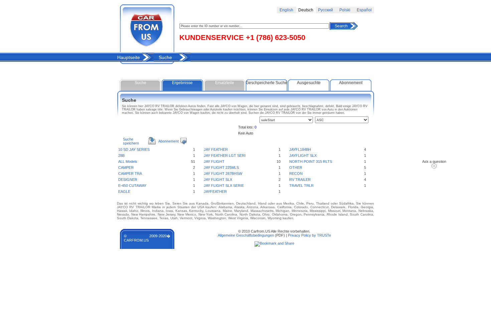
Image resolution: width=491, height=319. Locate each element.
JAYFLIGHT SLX (303, 155)
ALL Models (127, 162)
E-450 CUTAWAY (132, 186)
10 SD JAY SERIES (134, 149)
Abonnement (350, 82)
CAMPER (126, 168)
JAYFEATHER (215, 192)
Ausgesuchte (309, 82)
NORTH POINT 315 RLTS (310, 162)
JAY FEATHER (216, 149)
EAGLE (124, 192)
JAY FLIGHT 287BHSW (223, 174)
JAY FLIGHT (214, 162)
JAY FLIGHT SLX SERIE (224, 186)
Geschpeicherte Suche (266, 82)
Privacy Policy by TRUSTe (309, 235)
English (286, 10)
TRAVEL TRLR (301, 186)
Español (364, 10)
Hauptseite (128, 57)
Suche (165, 57)
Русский (325, 10)
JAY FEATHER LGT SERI (225, 155)
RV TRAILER (300, 180)
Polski (344, 10)
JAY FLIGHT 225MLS (221, 168)
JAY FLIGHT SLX (218, 180)
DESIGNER (127, 180)
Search (341, 26)
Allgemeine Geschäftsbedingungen (246, 235)
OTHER (295, 168)
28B (121, 155)
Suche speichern (131, 141)
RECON (296, 174)
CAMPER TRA (130, 174)
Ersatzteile (224, 82)
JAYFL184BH (300, 149)
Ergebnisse (182, 82)
